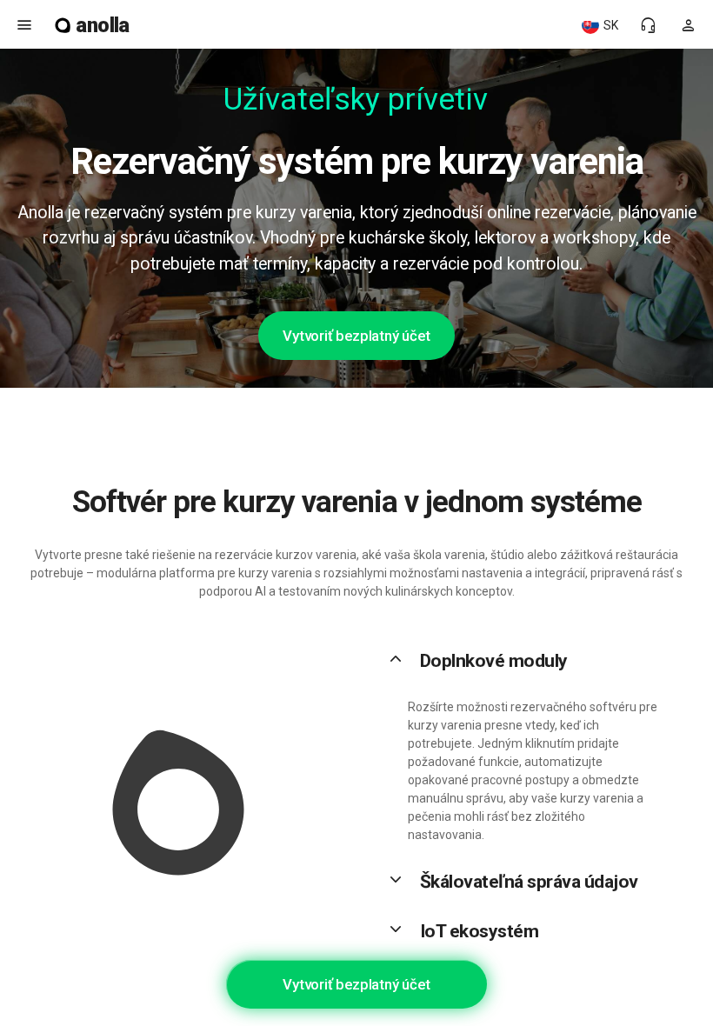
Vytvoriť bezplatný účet (356, 335)
